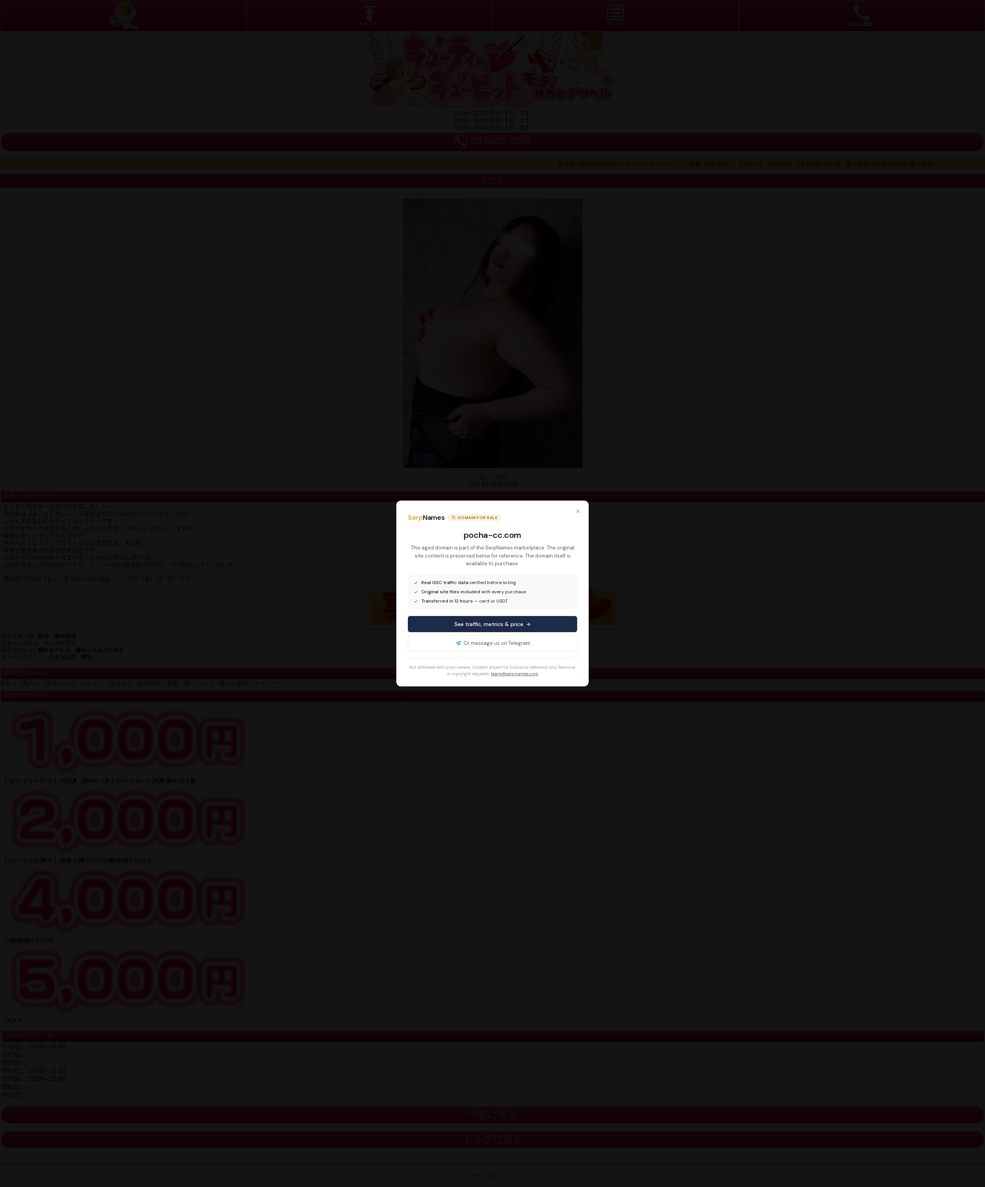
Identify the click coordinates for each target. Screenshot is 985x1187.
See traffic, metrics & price (488, 624)
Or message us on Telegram (497, 643)
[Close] (578, 511)
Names (426, 517)
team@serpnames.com (514, 673)
